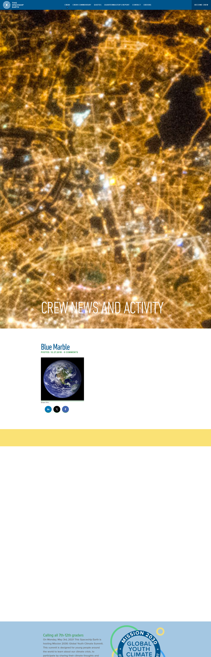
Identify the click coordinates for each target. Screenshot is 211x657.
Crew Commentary (82, 5)
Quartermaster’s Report (116, 5)
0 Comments (71, 352)
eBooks (147, 5)
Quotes (97, 5)
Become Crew (201, 5)
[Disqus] (105, 496)
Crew (67, 5)
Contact (136, 5)
